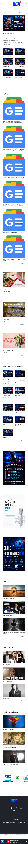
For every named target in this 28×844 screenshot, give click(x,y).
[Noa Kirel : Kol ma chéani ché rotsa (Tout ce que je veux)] (14, 624)
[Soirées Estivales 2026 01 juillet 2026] (14, 340)
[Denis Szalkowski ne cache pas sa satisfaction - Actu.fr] (14, 246)
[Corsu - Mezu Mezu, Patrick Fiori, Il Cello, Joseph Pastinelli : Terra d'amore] (14, 738)
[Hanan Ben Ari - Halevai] (14, 591)
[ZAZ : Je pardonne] (14, 690)
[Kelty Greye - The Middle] (14, 721)
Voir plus (22, 83)
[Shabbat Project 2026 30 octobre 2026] (14, 279)
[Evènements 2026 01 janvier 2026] (14, 309)
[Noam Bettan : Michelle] (14, 607)
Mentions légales (4, 835)
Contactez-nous (13, 826)
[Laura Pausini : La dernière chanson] (14, 756)
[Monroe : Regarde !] (14, 674)
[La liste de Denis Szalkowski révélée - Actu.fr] (14, 165)
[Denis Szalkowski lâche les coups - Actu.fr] (14, 220)
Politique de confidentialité (20, 834)
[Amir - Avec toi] (14, 657)
